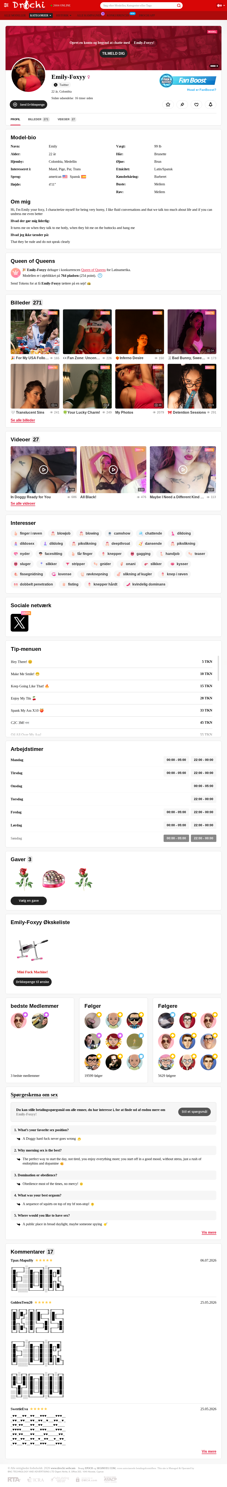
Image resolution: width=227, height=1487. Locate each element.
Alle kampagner (89, 15)
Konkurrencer (118, 15)
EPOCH (89, 1468)
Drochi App (147, 15)
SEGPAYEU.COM (106, 1468)
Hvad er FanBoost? (201, 89)
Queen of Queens (93, 270)
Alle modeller (15, 15)
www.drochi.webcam (63, 1468)
